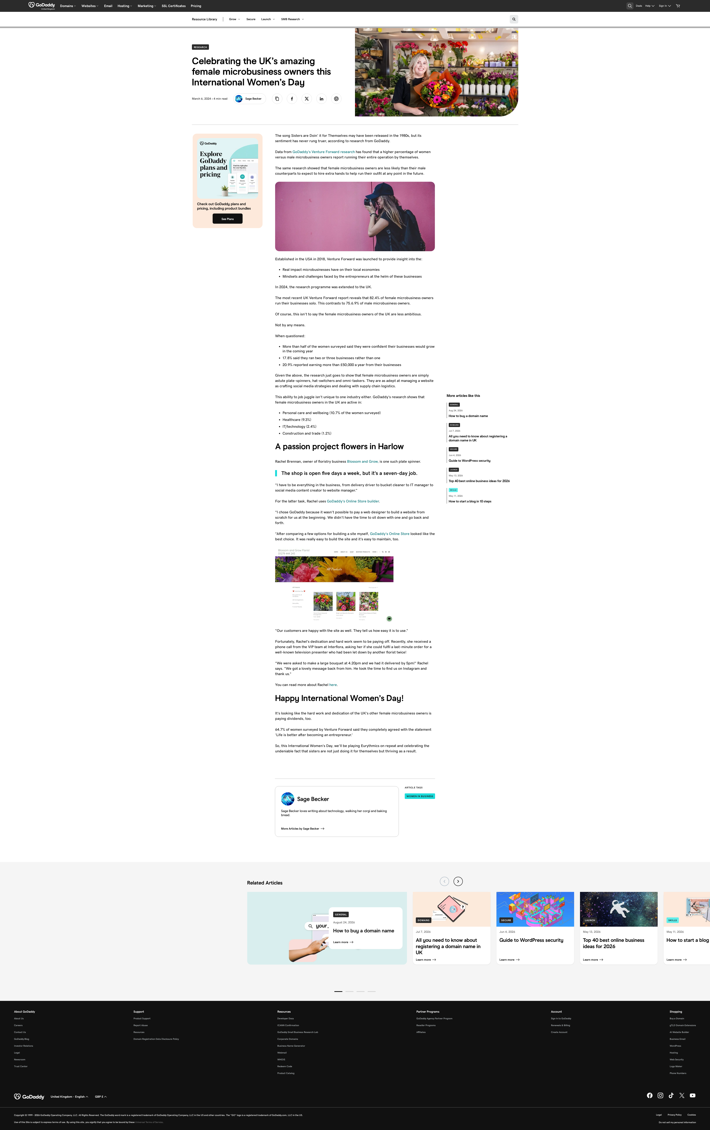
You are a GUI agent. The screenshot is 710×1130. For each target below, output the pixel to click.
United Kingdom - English (68, 1096)
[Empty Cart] (678, 6)
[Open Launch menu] (273, 19)
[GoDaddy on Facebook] (649, 1097)
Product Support (142, 1018)
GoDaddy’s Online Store (390, 534)
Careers (18, 1025)
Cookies (691, 1114)
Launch (266, 19)
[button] (338, 991)
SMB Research (290, 19)
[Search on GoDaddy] (514, 19)
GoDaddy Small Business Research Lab (297, 1032)
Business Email (677, 1039)
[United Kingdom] (41, 5)
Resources (138, 1032)
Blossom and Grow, (363, 461)
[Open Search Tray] (629, 5)
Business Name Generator (291, 1045)
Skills (453, 490)
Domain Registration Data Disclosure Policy (156, 1039)
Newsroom (19, 1059)
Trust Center (21, 1066)
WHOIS (281, 1059)
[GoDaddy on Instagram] (660, 1097)
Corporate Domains (287, 1039)
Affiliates (421, 1032)
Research (201, 47)
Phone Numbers (678, 1073)
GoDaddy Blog (21, 1039)
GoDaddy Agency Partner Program (434, 1018)
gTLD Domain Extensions (683, 1025)
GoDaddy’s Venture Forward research (324, 152)
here (333, 685)
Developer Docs (285, 1018)
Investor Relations (23, 1045)
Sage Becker (253, 98)
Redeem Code (284, 1066)
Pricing (196, 6)
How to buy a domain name (363, 931)
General (454, 405)
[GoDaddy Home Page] (29, 1097)
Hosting (674, 1052)
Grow (232, 19)
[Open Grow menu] (239, 19)
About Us (19, 1018)
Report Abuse (140, 1025)
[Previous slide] (444, 881)
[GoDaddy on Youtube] (692, 1097)
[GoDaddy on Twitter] (682, 1097)
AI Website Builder (679, 1032)
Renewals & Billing (560, 1025)
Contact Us (20, 1032)
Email (108, 6)
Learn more (340, 942)
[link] (292, 99)
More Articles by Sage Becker (300, 828)
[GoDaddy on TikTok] (671, 1097)
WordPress (675, 1045)
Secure (250, 19)
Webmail (282, 1052)
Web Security (677, 1059)
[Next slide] (458, 881)
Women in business (420, 796)
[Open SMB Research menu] (302, 19)
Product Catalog (285, 1073)
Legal (17, 1052)
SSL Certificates (174, 6)
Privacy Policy (675, 1114)
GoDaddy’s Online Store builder (353, 501)
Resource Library (204, 19)
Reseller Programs (426, 1025)
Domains (454, 425)
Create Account (559, 1032)
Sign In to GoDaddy (561, 1018)
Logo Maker (676, 1066)
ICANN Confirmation (288, 1025)
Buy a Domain (677, 1018)
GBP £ (99, 1096)
